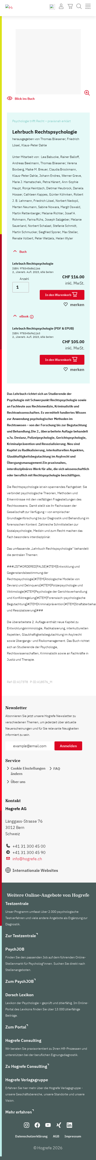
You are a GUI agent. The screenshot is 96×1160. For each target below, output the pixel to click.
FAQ (56, 768)
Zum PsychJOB (19, 981)
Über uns (18, 781)
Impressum (73, 1136)
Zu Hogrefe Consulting (26, 1066)
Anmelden (68, 746)
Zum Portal (15, 1027)
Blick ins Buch (24, 99)
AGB (56, 1136)
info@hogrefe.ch (27, 858)
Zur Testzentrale (20, 935)
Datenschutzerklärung (31, 1136)
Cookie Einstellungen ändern (28, 771)
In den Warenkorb (58, 295)
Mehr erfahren (18, 1112)
